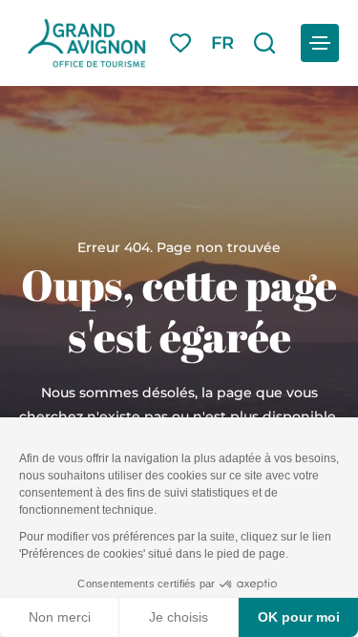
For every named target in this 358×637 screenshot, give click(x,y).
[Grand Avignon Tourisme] (86, 43)
